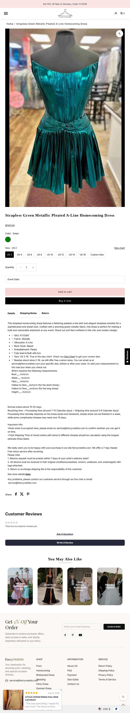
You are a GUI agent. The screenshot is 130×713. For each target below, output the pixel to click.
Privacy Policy (105, 675)
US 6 (29, 254)
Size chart (119, 248)
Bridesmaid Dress (45, 675)
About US (72, 666)
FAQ (69, 670)
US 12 (61, 254)
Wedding (41, 679)
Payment (72, 675)
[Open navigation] (29, 13)
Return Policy (105, 666)
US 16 (83, 254)
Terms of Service (107, 679)
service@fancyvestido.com (21, 680)
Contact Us (73, 684)
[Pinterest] (73, 635)
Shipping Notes (28, 313)
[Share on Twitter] (22, 494)
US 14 (72, 254)
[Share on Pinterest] (28, 494)
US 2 (9, 254)
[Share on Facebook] (16, 494)
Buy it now (65, 300)
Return (45, 313)
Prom (39, 666)
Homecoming (43, 670)
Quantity (9, 267)
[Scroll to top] (123, 704)
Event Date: (14, 279)
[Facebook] (65, 635)
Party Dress (42, 684)
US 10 (50, 254)
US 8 (39, 254)
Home (9, 23)
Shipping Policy (106, 670)
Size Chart (69, 356)
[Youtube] (80, 635)
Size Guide (72, 679)
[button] (65, 534)
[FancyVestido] (65, 13)
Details (11, 313)
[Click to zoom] (119, 33)
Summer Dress (43, 688)
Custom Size (97, 254)
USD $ (106, 709)
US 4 (19, 254)
